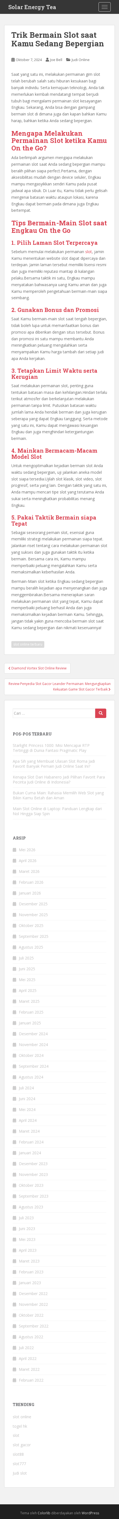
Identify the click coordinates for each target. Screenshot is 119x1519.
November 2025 (33, 914)
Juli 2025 (26, 958)
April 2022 (28, 1358)
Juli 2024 (26, 1087)
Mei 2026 (27, 849)
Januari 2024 (30, 1152)
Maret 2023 (29, 1261)
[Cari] (100, 713)
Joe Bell (56, 59)
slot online (22, 1416)
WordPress (90, 1513)
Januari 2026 (30, 893)
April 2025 (28, 990)
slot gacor (22, 1444)
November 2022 (33, 1304)
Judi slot (20, 1473)
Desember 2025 (33, 903)
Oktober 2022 (31, 1315)
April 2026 (28, 860)
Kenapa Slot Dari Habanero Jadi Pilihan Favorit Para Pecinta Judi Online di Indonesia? (59, 779)
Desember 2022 (33, 1293)
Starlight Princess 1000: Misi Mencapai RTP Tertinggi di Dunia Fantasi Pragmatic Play (51, 748)
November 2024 (33, 1044)
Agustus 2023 (31, 1207)
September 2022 (33, 1326)
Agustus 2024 (31, 1077)
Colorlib (44, 1513)
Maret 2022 (29, 1369)
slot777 (19, 1463)
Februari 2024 (31, 1142)
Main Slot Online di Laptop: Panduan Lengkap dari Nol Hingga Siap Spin (57, 811)
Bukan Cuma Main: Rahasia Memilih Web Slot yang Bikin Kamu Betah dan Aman (58, 795)
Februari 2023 (31, 1271)
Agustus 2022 (31, 1336)
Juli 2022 (26, 1347)
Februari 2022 (31, 1380)
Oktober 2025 (31, 925)
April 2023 (28, 1250)
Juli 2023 (26, 1217)
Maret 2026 (29, 871)
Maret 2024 (29, 1131)
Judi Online (81, 59)
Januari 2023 (30, 1282)
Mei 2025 (27, 979)
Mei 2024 (27, 1109)
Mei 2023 (27, 1239)
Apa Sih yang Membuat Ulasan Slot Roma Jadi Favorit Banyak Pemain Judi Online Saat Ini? (54, 764)
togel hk (20, 1426)
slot (88, 251)
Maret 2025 (29, 1001)
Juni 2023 (27, 1228)
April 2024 (28, 1120)
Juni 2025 (27, 968)
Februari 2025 (31, 1012)
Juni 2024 (27, 1098)
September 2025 (33, 936)
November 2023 (33, 1174)
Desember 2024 (33, 1033)
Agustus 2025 (31, 947)
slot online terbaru (27, 644)
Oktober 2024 (31, 1055)
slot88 (18, 1454)
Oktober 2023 (31, 1185)
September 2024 (33, 1066)
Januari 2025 (30, 1023)
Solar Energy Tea (32, 7)
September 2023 (33, 1196)
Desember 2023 (33, 1163)
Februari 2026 (31, 882)
